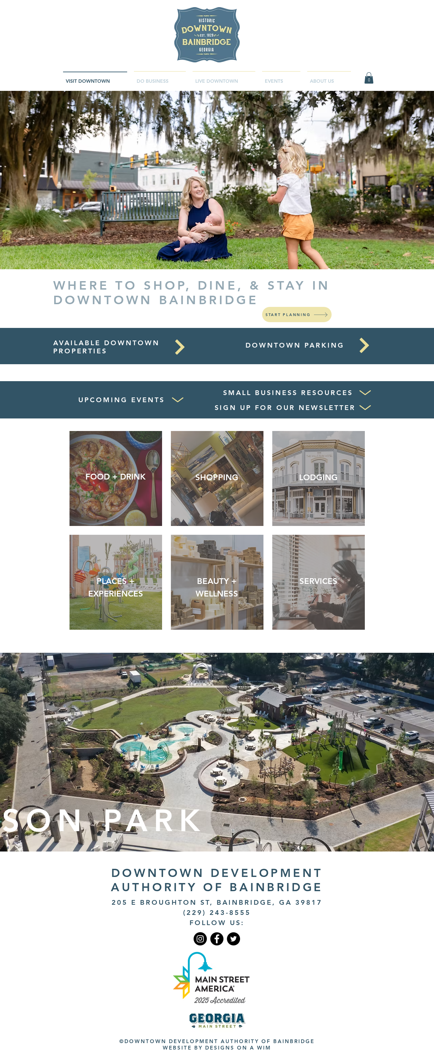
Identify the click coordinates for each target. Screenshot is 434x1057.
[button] (369, 77)
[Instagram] (200, 938)
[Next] (180, 347)
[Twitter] (233, 938)
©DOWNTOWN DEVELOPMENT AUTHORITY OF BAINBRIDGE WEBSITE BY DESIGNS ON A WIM (217, 1044)
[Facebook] (216, 938)
